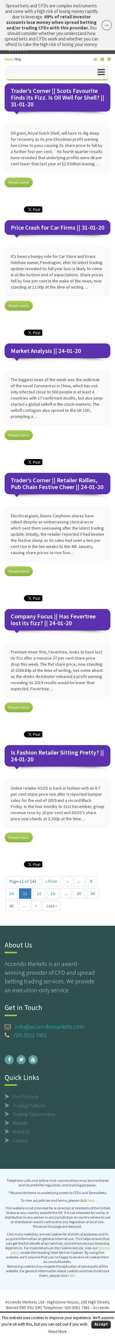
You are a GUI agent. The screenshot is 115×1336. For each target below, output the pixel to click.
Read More (57, 1331)
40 (11, 906)
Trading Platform (29, 1105)
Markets (20, 1123)
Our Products (26, 1096)
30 (92, 893)
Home (9, 59)
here (90, 1200)
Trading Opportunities (34, 1114)
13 (53, 893)
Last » (52, 906)
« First (51, 881)
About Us (21, 1131)
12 (39, 893)
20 (79, 893)
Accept (101, 1324)
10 (11, 893)
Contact (20, 1140)
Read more (19, 182)
